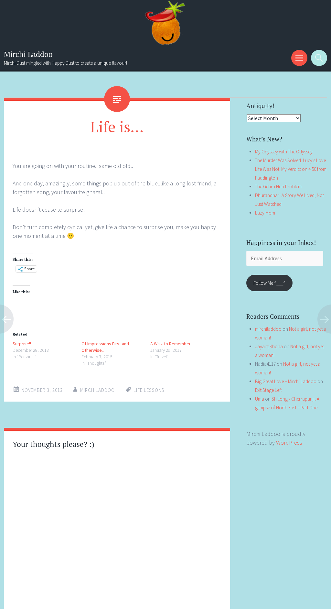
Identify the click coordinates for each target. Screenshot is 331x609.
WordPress (289, 442)
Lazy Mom (265, 213)
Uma (259, 399)
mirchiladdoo (97, 390)
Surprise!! (22, 344)
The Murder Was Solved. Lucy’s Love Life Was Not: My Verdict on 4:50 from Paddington (290, 169)
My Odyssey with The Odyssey (284, 152)
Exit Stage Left (268, 390)
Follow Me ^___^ (269, 283)
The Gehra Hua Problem (278, 186)
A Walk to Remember (170, 344)
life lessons (149, 390)
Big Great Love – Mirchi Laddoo (285, 381)
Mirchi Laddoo (28, 54)
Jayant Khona (269, 346)
